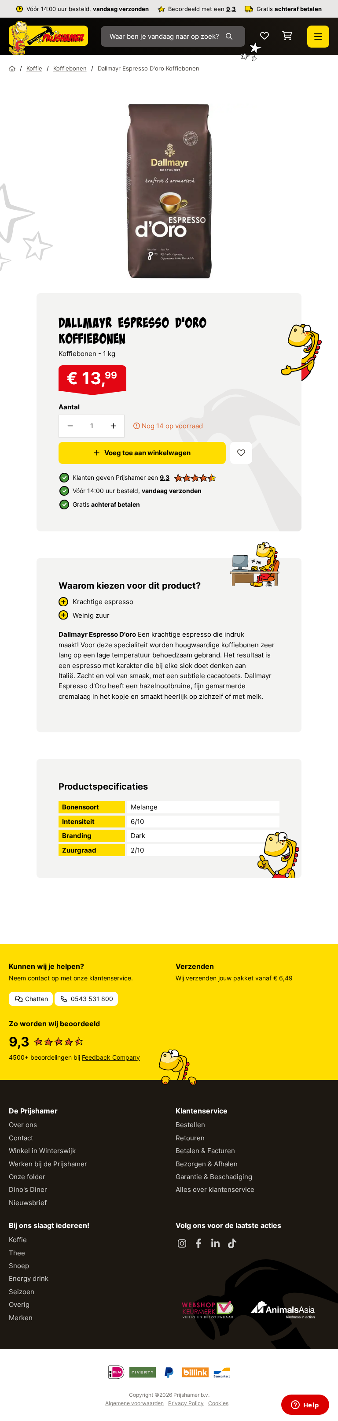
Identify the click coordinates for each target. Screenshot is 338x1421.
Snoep (19, 1265)
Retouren (190, 1138)
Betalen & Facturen (205, 1150)
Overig (19, 1304)
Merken (21, 1317)
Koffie (18, 1239)
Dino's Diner (28, 1189)
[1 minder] (70, 426)
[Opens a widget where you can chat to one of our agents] (305, 1406)
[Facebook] (198, 1243)
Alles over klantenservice (215, 1189)
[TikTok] (232, 1243)
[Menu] (318, 37)
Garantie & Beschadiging (214, 1176)
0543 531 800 (91, 998)
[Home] (12, 68)
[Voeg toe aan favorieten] (241, 453)
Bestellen (190, 1124)
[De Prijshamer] (48, 38)
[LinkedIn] (215, 1243)
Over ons (23, 1124)
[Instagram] (182, 1243)
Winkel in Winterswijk (42, 1150)
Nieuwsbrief (28, 1202)
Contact (21, 1138)
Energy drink (28, 1278)
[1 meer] (113, 426)
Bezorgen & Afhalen (207, 1164)
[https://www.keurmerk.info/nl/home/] (208, 1309)
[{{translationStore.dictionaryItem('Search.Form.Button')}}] (231, 36)
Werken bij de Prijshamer (48, 1164)
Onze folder (27, 1176)
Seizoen (21, 1291)
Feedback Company (111, 1057)
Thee (17, 1253)
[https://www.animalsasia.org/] (282, 1309)
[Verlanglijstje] (264, 36)
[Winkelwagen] (287, 36)
